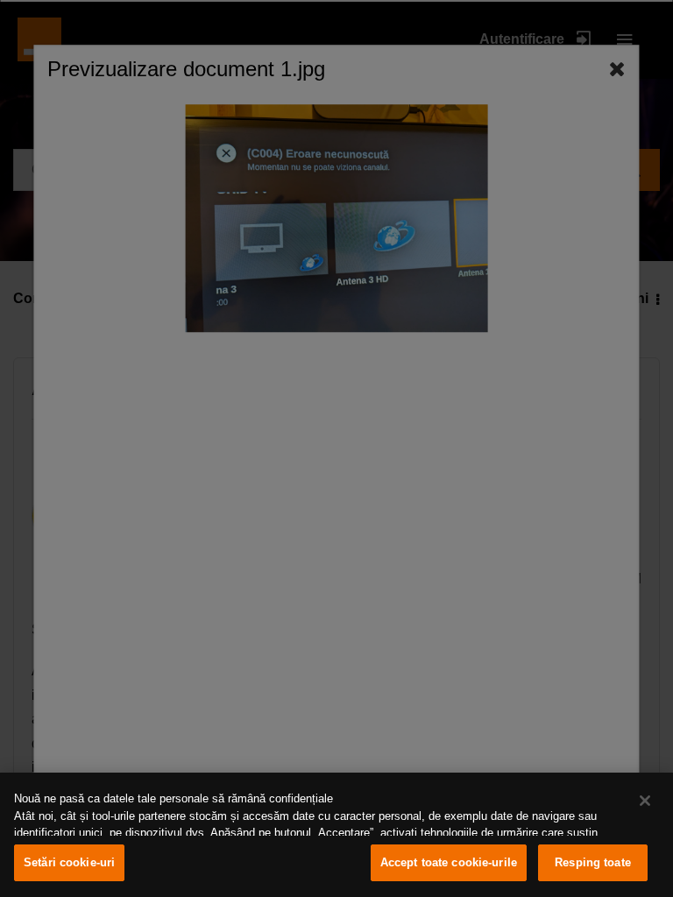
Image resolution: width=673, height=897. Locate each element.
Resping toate (593, 862)
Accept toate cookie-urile (448, 862)
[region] (336, 835)
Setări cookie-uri (69, 862)
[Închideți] (645, 800)
